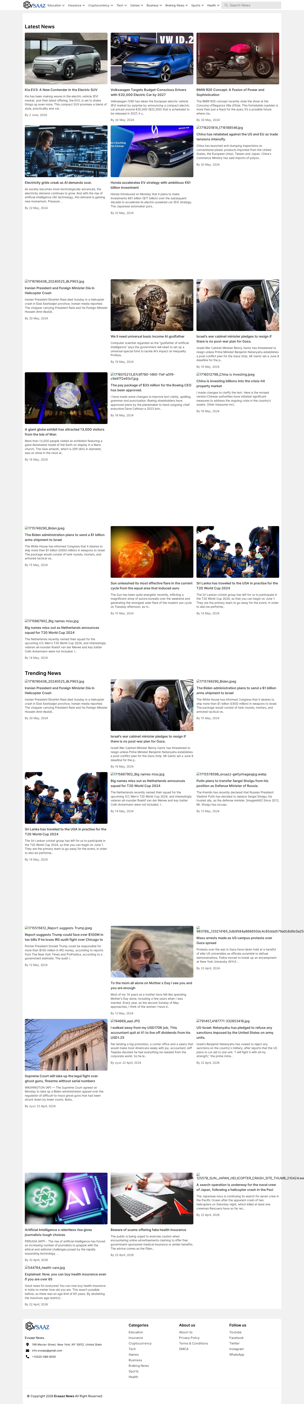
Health (133, 1377)
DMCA (183, 1349)
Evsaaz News (64, 1396)
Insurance (136, 1338)
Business (135, 1360)
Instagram (236, 1349)
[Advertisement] (152, 247)
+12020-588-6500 (44, 1356)
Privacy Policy (189, 1338)
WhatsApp (236, 1354)
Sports (134, 1371)
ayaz (33, 1106)
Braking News (139, 1366)
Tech (132, 1349)
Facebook (236, 1338)
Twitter (234, 1343)
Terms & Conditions (193, 1343)
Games (134, 1354)
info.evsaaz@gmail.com (47, 1350)
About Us (186, 1332)
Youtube (235, 1332)
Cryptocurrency (140, 1343)
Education (136, 1332)
